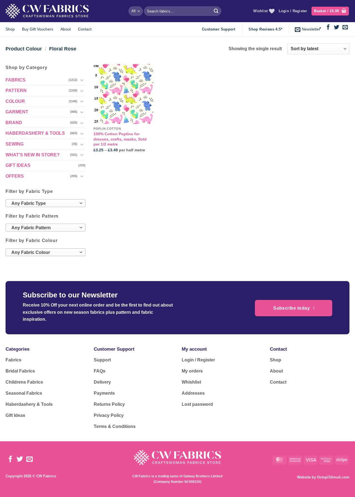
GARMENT (17, 111)
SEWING (15, 144)
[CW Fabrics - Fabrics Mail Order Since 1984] (47, 11)
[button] (330, 11)
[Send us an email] (345, 27)
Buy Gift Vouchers (37, 29)
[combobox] (45, 203)
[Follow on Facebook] (328, 27)
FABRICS (16, 80)
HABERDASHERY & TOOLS (35, 133)
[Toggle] (82, 80)
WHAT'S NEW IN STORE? (33, 154)
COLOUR (15, 101)
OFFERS (15, 176)
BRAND (14, 122)
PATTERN (16, 90)
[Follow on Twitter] (336, 27)
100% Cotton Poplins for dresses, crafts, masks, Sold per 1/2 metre (120, 139)
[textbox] (44, 203)
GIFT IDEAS (18, 165)
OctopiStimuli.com (333, 477)
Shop (10, 29)
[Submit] (216, 11)
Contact (85, 29)
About (65, 29)
